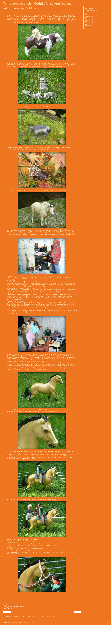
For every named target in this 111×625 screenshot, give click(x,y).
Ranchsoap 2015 (89, 17)
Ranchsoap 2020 (89, 24)
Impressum (88, 25)
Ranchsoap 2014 (89, 16)
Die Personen (89, 12)
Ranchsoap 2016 (89, 19)
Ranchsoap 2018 (89, 21)
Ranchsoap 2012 (89, 13)
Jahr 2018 (12, 607)
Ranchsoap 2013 (89, 14)
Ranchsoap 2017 (89, 20)
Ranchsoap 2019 (89, 23)
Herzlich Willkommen (91, 10)
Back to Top (104, 622)
